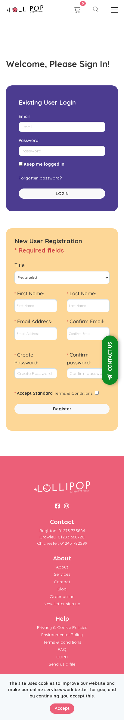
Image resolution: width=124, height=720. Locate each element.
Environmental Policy (62, 634)
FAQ (62, 649)
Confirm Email (86, 321)
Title (19, 265)
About (62, 567)
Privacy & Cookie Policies (62, 627)
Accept (62, 708)
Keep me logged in (44, 164)
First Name (30, 293)
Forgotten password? (40, 178)
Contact (62, 581)
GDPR (62, 657)
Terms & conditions (62, 642)
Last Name (82, 293)
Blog (62, 589)
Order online (62, 596)
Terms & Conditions (73, 393)
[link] (25, 10)
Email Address (34, 321)
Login (62, 193)
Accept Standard (35, 393)
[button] (96, 10)
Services (62, 574)
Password (29, 140)
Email (24, 116)
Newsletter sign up (62, 603)
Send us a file (62, 664)
